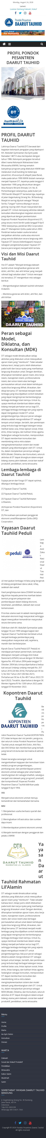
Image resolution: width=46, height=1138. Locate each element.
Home (3, 1022)
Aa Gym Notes (7, 1034)
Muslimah (5, 1078)
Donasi (4, 1042)
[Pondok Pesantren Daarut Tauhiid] (4, 44)
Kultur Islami (6, 1074)
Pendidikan (5, 1066)
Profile (4, 1026)
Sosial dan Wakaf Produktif (12, 1062)
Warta (3, 1030)
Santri (3, 1082)
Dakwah (4, 1058)
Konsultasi (5, 1038)
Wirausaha (5, 1070)
